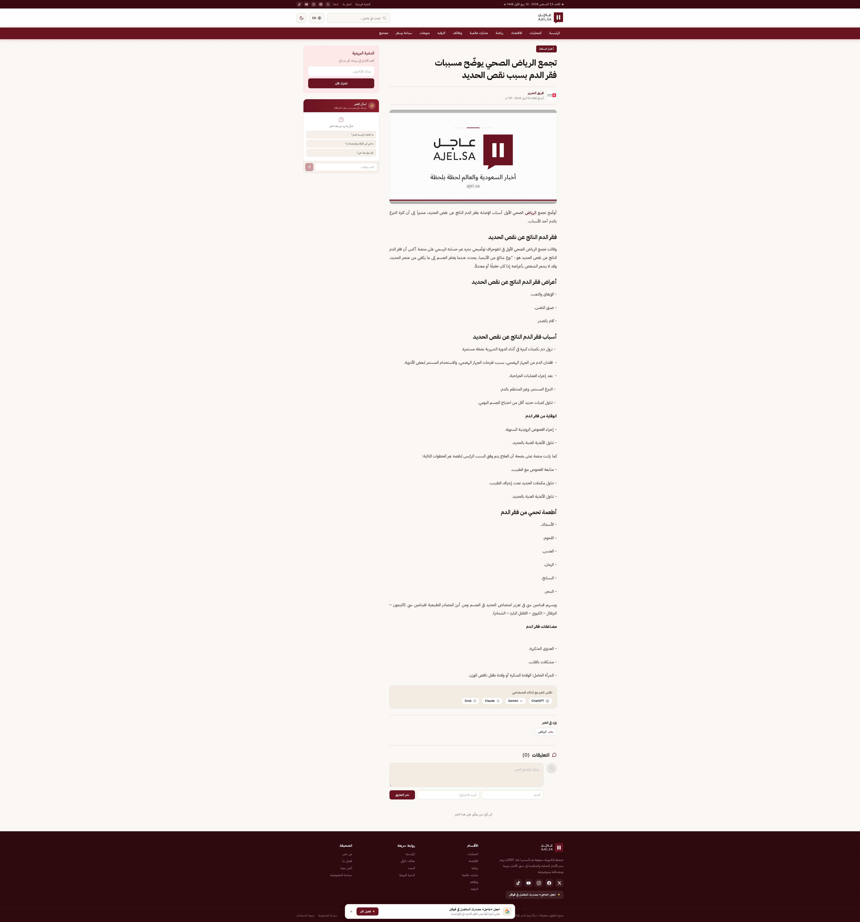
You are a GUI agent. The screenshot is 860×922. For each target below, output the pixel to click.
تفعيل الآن (367, 911)
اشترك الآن (341, 83)
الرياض (530, 212)
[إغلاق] (351, 911)
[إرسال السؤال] (309, 167)
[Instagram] (313, 4)
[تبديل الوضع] (301, 18)
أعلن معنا (346, 868)
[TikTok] (299, 4)
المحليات (536, 33)
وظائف (457, 33)
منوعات (425, 33)
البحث (411, 868)
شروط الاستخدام (305, 915)
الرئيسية (554, 33)
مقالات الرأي (408, 861)
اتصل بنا (347, 4)
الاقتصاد (516, 33)
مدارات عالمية (479, 33)
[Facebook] (320, 4)
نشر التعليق (402, 795)
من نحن (347, 854)
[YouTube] (306, 4)
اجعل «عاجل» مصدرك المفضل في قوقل (534, 894)
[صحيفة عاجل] (550, 18)
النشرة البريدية (363, 4)
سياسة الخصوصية (341, 875)
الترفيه (441, 33)
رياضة (499, 33)
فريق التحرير (536, 93)
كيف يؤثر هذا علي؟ (365, 152)
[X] (328, 4)
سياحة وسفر (404, 33)
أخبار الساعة (546, 48)
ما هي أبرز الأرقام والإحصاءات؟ (359, 143)
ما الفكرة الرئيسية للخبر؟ (362, 134)
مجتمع (383, 33)
